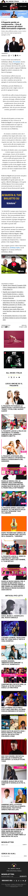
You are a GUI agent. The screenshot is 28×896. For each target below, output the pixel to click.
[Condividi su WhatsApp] (9, 55)
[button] (17, 55)
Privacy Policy (23, 884)
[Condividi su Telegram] (15, 55)
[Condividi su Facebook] (11, 55)
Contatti (13, 884)
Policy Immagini (14, 884)
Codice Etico (18, 884)
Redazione (5, 53)
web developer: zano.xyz (14, 886)
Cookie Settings (20, 884)
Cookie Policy (7, 884)
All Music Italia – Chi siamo (6, 884)
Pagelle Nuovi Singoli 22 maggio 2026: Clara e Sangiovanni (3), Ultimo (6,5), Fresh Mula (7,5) (14, 287)
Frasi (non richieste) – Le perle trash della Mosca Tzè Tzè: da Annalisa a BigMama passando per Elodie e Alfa (14, 302)
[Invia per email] (20, 55)
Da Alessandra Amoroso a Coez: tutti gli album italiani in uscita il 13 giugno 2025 (15, 318)
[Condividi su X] (13, 55)
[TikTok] (25, 880)
